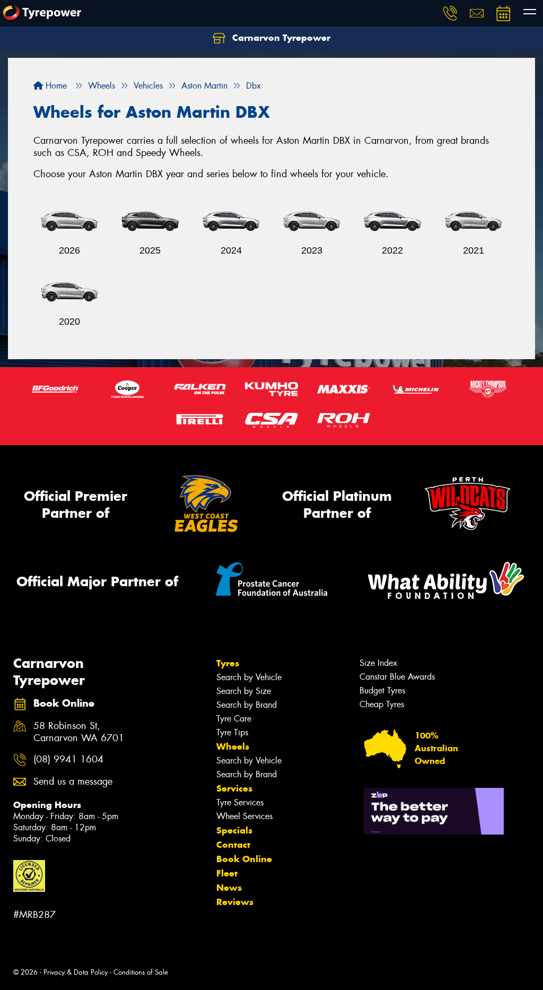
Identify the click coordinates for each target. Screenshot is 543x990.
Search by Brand (246, 704)
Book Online (244, 859)
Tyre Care (233, 718)
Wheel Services (244, 816)
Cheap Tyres (382, 704)
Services (234, 788)
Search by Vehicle (249, 677)
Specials (234, 830)
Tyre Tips (232, 732)
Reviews (234, 902)
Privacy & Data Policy (75, 972)
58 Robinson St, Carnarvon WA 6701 (78, 732)
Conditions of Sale (140, 972)
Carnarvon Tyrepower (280, 38)
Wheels (232, 746)
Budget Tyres (382, 690)
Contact (233, 844)
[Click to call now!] (450, 13)
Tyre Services (240, 802)
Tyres (227, 663)
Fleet (227, 873)
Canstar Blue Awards (397, 676)
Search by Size (243, 691)
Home (55, 85)
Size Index (378, 662)
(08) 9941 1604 (68, 759)
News (229, 887)
